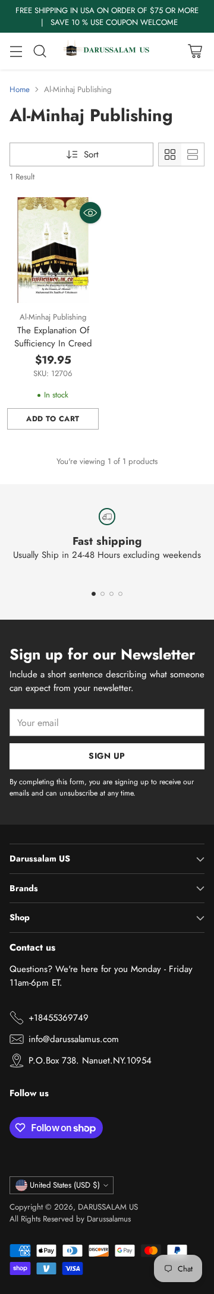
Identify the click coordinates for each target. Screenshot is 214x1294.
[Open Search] (39, 51)
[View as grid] (170, 154)
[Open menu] (16, 51)
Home (20, 89)
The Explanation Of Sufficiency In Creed (53, 337)
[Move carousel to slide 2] (102, 594)
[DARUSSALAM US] (107, 51)
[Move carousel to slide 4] (120, 594)
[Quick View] (90, 212)
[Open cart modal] (194, 51)
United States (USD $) (65, 1185)
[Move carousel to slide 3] (111, 594)
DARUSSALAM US (108, 1207)
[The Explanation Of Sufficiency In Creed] (53, 250)
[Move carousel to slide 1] (94, 594)
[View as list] (192, 154)
